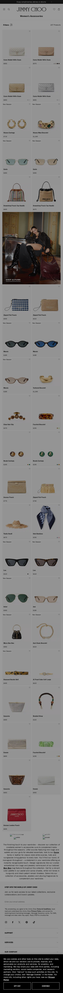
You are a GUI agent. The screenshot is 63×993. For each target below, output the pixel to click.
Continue (46, 986)
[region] (31, 973)
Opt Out (17, 986)
